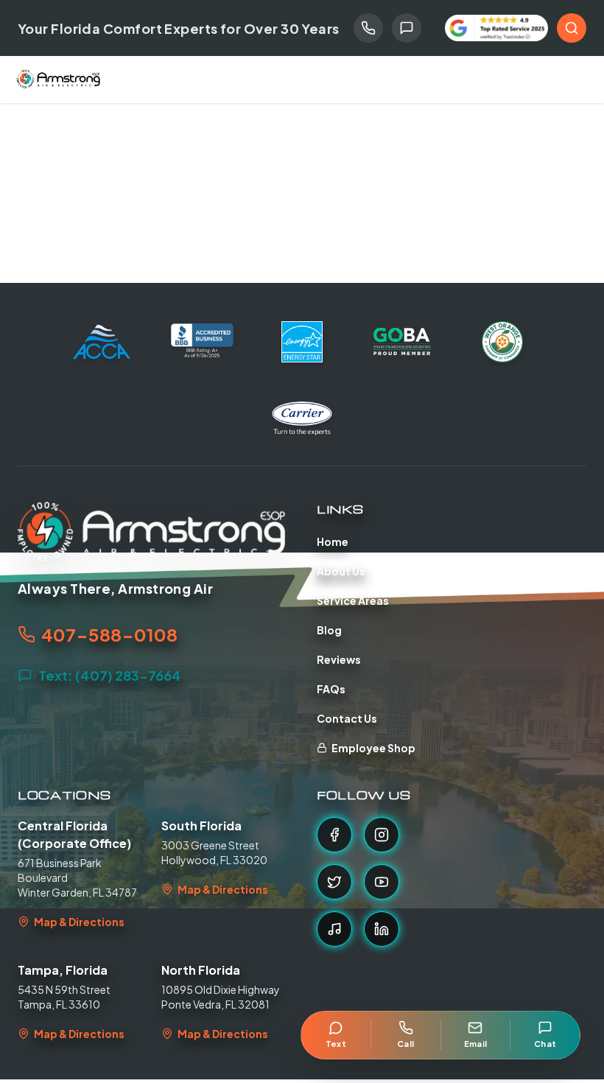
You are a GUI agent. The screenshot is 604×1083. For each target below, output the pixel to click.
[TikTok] (334, 929)
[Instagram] (381, 834)
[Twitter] (334, 882)
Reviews (339, 659)
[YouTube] (381, 882)
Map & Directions (79, 921)
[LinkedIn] (381, 929)
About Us (341, 571)
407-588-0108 (109, 634)
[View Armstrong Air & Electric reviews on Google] (496, 28)
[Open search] (571, 28)
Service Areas (353, 600)
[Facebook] (334, 834)
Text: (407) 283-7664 (109, 675)
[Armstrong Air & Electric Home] (58, 79)
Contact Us (347, 718)
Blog (329, 630)
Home (332, 541)
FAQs (331, 688)
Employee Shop (373, 747)
